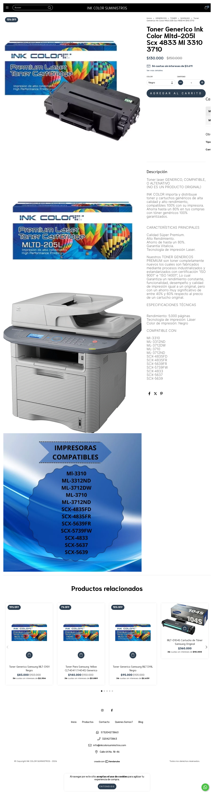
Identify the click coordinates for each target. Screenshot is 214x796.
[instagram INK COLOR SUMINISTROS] (102, 710)
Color (150, 77)
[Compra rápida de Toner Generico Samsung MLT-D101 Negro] (29, 655)
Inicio (149, 18)
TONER (173, 18)
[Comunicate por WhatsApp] (205, 787)
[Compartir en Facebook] (149, 393)
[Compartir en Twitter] (155, 393)
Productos (87, 722)
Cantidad (181, 77)
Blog (140, 722)
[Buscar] (49, 8)
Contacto (104, 722)
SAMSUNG (185, 18)
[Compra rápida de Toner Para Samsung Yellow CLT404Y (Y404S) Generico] (81, 655)
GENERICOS (161, 18)
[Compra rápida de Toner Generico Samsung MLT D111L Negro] (133, 655)
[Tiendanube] (107, 762)
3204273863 (109, 739)
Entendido (107, 786)
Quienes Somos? (124, 722)
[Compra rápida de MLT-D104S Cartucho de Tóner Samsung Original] (184, 628)
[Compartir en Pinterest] (161, 393)
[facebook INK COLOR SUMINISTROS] (111, 710)
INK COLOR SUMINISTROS (107, 7)
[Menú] (8, 7)
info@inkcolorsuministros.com (109, 745)
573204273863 (110, 732)
